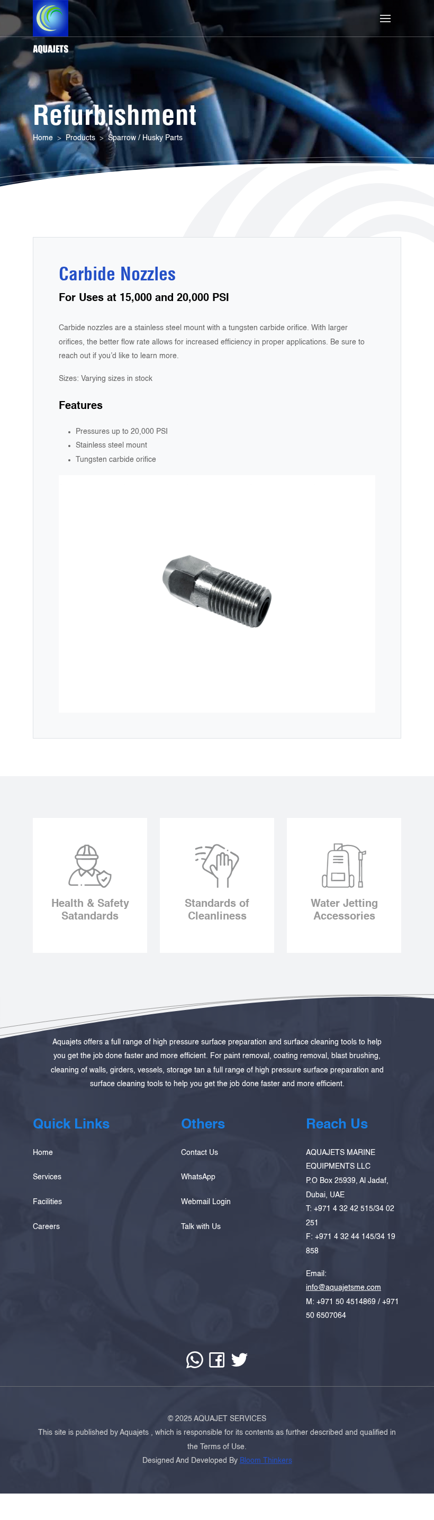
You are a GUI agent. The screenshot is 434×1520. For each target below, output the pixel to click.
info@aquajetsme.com (343, 1287)
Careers (46, 1227)
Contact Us (199, 1153)
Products (80, 138)
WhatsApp (198, 1177)
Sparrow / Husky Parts (145, 138)
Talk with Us (201, 1227)
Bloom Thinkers (266, 1460)
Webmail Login (206, 1202)
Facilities (47, 1202)
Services (47, 1177)
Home (43, 138)
